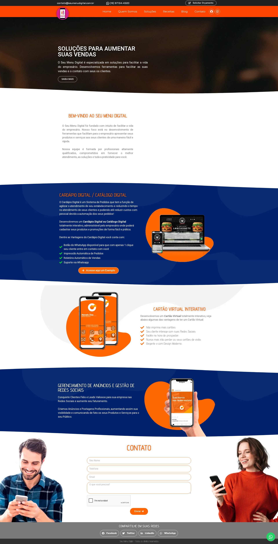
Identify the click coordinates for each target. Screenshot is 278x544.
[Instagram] (217, 11)
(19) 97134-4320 (119, 3)
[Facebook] (211, 11)
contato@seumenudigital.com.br (75, 3)
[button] (109, 533)
